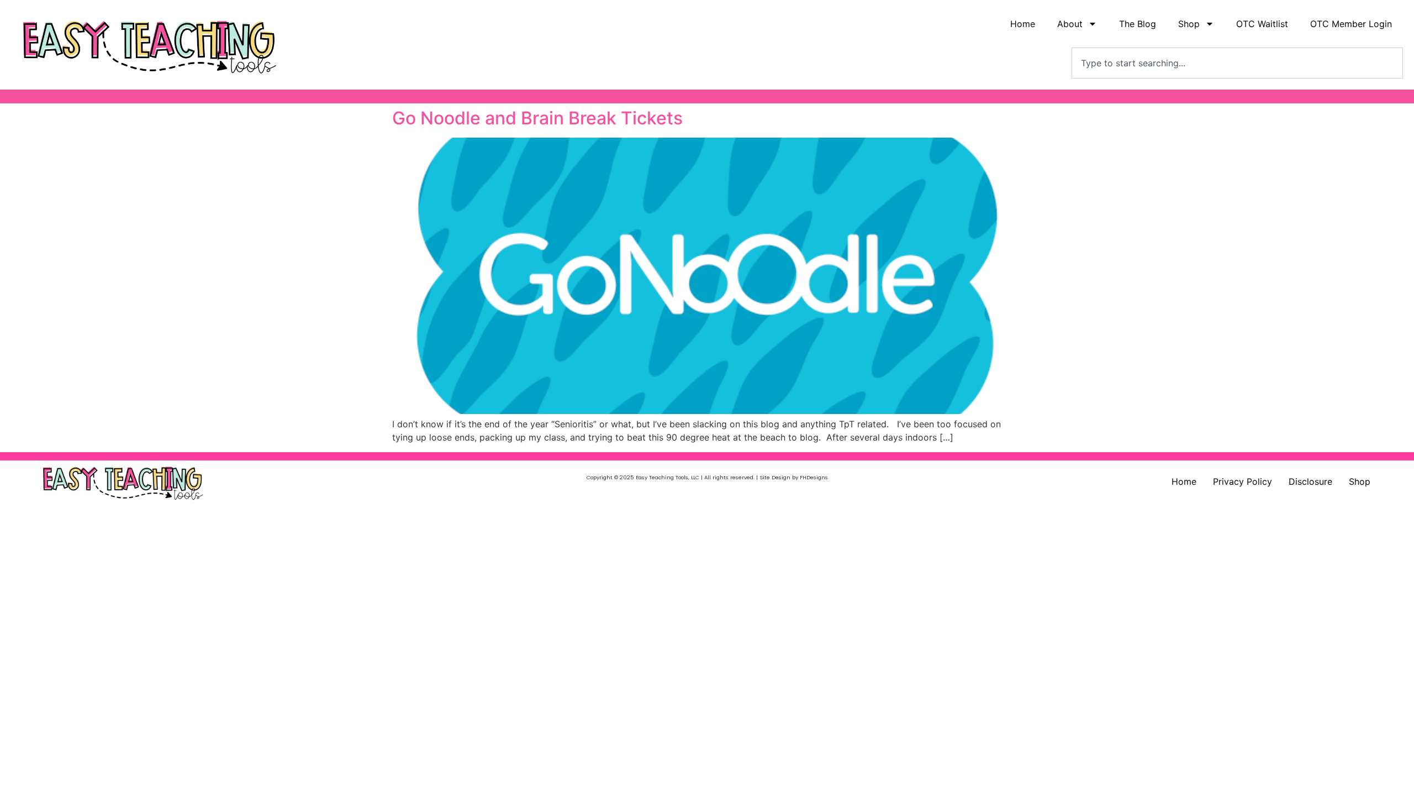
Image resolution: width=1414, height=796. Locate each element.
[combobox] (1237, 63)
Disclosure (1310, 481)
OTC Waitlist (1262, 23)
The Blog (1137, 23)
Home (1022, 23)
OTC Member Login (1351, 23)
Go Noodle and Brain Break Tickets (537, 118)
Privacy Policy (1242, 481)
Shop (1359, 481)
